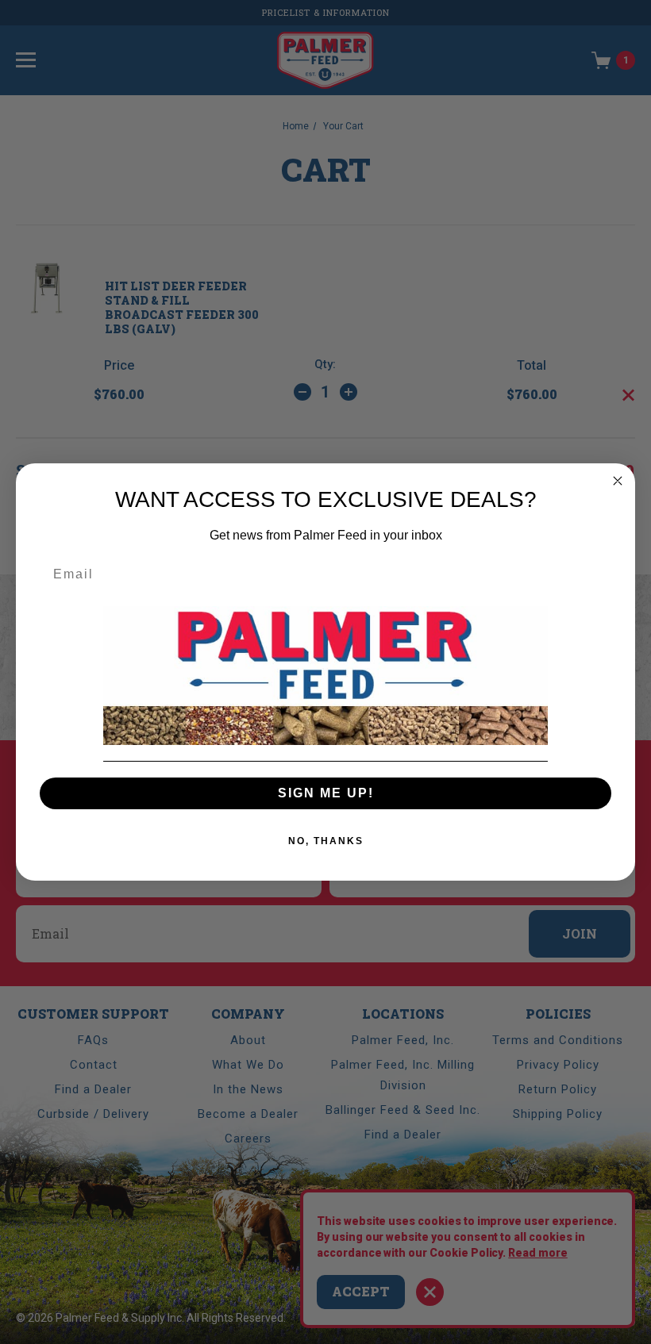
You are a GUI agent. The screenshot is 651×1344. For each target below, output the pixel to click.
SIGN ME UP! (326, 793)
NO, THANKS (326, 841)
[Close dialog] (617, 480)
